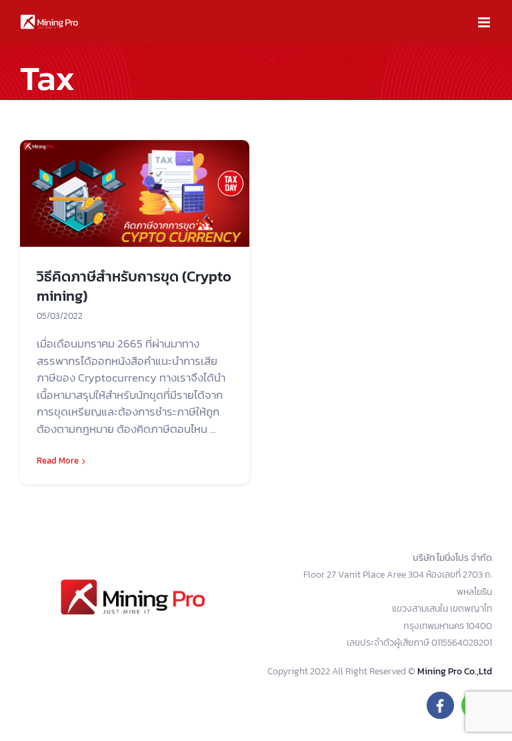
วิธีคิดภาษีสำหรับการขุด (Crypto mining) (134, 286)
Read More (58, 460)
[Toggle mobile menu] (485, 22)
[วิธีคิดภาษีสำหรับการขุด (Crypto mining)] (134, 193)
